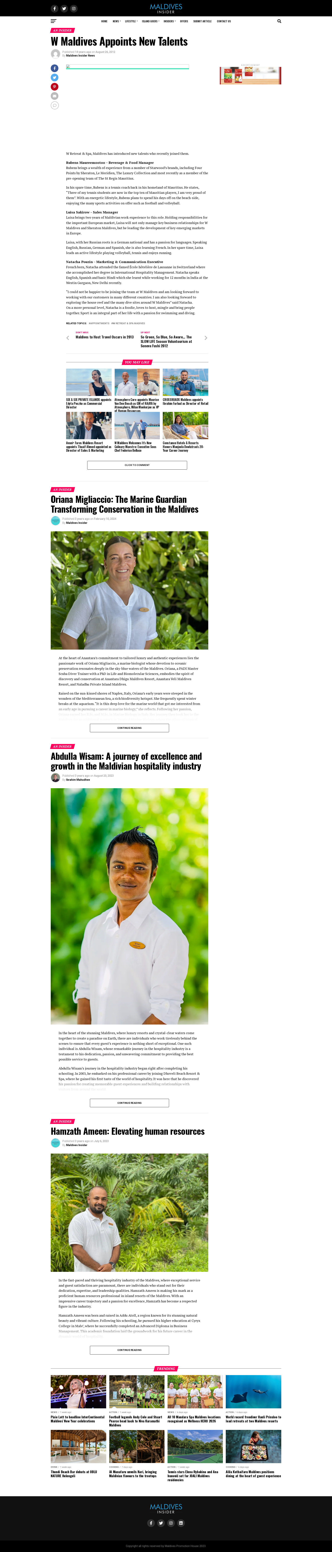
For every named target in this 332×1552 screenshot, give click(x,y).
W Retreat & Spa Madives (129, 323)
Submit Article (202, 21)
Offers (184, 21)
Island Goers (149, 21)
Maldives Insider (76, 522)
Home (104, 21)
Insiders (169, 21)
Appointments (99, 323)
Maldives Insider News (80, 55)
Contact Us (224, 21)
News (116, 21)
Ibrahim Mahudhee (78, 779)
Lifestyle (130, 21)
